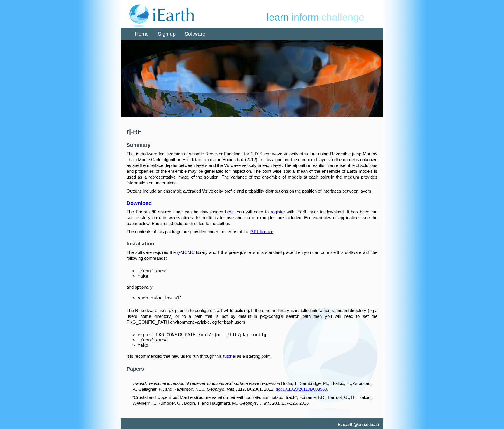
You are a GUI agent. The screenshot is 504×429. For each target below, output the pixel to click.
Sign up (167, 34)
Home (142, 34)
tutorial (229, 356)
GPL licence (261, 231)
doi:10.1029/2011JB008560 (301, 389)
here (229, 211)
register (278, 211)
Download (139, 203)
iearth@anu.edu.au (361, 424)
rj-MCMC (186, 252)
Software (195, 34)
